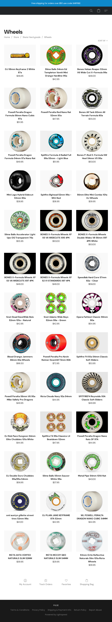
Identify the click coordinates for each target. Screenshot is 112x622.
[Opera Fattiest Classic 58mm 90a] (92, 303)
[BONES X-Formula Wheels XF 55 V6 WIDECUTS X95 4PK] (56, 220)
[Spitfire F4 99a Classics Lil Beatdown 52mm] (56, 422)
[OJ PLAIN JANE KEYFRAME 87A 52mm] (56, 501)
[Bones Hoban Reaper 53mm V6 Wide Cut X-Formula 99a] (92, 55)
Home (7, 37)
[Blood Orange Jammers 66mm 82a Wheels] (20, 342)
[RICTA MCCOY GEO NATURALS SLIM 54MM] (56, 541)
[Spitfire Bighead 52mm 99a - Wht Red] (56, 181)
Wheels (47, 37)
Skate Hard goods (31, 37)
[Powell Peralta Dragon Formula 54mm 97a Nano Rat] (20, 141)
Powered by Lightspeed (56, 614)
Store (16, 37)
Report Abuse (95, 610)
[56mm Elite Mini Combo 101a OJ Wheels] (92, 181)
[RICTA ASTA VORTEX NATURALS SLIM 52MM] (20, 541)
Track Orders (45, 584)
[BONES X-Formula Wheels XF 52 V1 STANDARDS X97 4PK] (56, 263)
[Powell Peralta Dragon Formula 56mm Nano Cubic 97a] (20, 98)
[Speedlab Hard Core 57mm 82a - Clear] (92, 263)
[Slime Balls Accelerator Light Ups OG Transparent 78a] (20, 220)
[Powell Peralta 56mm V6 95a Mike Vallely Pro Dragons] (20, 382)
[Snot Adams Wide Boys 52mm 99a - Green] (56, 303)
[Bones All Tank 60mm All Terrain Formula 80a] (92, 98)
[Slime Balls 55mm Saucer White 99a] (56, 461)
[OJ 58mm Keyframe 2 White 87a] (20, 55)
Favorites (66, 584)
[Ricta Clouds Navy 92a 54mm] (56, 382)
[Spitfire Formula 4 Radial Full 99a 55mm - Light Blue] (56, 141)
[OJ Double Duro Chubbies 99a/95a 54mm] (20, 461)
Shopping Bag (87, 584)
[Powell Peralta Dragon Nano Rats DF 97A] (92, 422)
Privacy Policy (38, 610)
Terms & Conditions (19, 610)
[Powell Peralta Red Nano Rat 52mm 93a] (56, 98)
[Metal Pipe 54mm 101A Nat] (92, 461)
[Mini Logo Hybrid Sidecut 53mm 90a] (20, 181)
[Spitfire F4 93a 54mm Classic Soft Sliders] (92, 342)
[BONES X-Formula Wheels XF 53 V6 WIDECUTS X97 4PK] (20, 263)
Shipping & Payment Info (59, 610)
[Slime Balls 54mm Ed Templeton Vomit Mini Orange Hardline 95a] (56, 55)
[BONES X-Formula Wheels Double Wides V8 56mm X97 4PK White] (92, 220)
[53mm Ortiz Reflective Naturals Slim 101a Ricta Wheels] (92, 541)
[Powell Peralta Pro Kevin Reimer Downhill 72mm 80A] (56, 342)
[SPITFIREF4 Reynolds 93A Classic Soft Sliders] (92, 382)
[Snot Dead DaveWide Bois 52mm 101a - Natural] (20, 303)
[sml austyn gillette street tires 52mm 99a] (20, 501)
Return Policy (80, 610)
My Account (25, 584)
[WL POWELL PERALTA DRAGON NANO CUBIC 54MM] (92, 501)
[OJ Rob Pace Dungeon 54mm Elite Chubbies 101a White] (20, 422)
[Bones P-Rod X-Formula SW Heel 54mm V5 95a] (92, 141)
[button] (91, 11)
